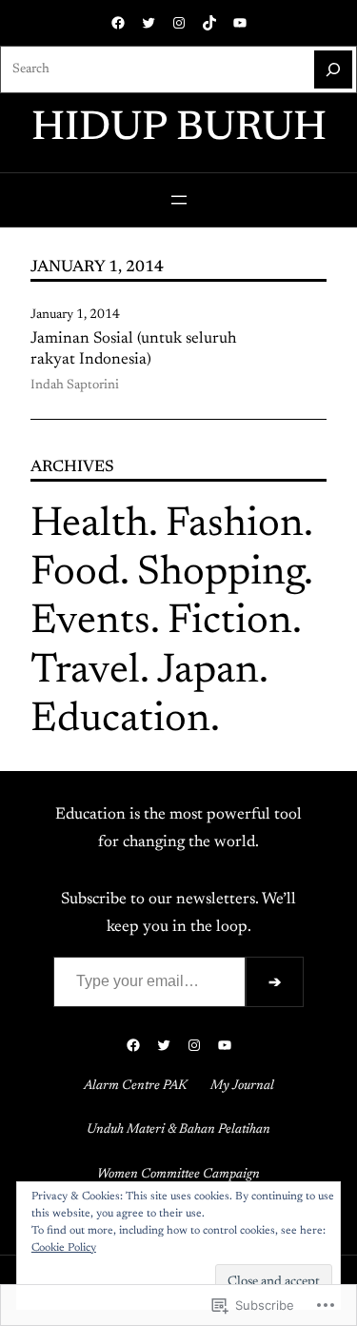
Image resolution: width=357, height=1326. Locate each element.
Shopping (220, 573)
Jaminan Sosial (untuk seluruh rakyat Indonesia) (133, 349)
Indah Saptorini (74, 385)
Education (120, 720)
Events (90, 622)
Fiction (230, 622)
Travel (85, 671)
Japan (208, 671)
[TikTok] (209, 22)
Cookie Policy (63, 1248)
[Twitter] (148, 22)
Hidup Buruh (179, 129)
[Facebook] (118, 22)
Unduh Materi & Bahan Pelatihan (178, 1130)
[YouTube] (240, 22)
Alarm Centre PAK (136, 1086)
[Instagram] (179, 22)
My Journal (242, 1086)
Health (89, 525)
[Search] (333, 69)
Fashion (235, 525)
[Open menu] (179, 199)
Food (75, 573)
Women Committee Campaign (178, 1174)
